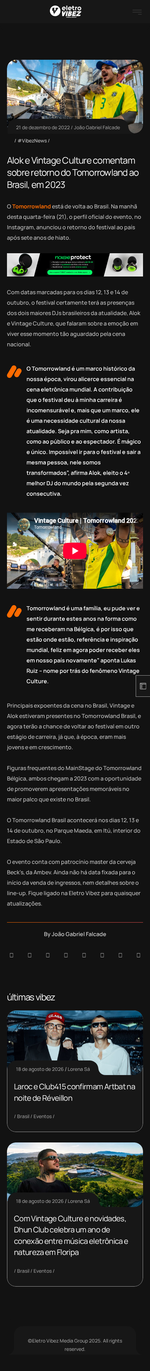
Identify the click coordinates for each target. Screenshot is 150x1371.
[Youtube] (138, 955)
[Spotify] (30, 955)
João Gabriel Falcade (97, 127)
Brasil (23, 1116)
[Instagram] (84, 955)
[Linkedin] (66, 955)
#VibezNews (32, 140)
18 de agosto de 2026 (40, 1069)
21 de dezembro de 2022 (43, 127)
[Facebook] (48, 955)
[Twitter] (120, 955)
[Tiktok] (102, 955)
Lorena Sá (79, 1069)
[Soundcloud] (11, 955)
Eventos (42, 1116)
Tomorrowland (31, 206)
